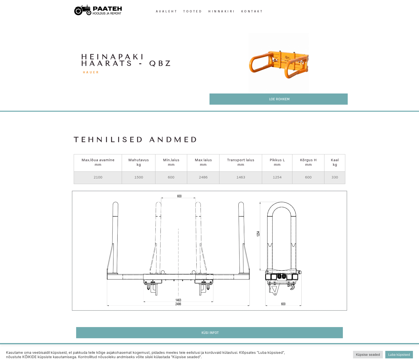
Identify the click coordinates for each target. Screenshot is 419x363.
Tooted (192, 11)
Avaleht (167, 11)
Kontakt (252, 11)
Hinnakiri (221, 11)
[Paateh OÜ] (98, 10)
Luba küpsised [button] (399, 354)
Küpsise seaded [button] (368, 354)
